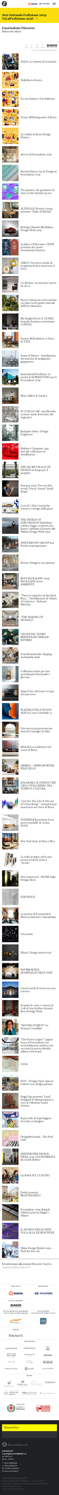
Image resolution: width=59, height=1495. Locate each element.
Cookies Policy (19, 1489)
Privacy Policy (7, 1489)
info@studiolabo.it (12, 1468)
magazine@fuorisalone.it (16, 1267)
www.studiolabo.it (11, 1471)
